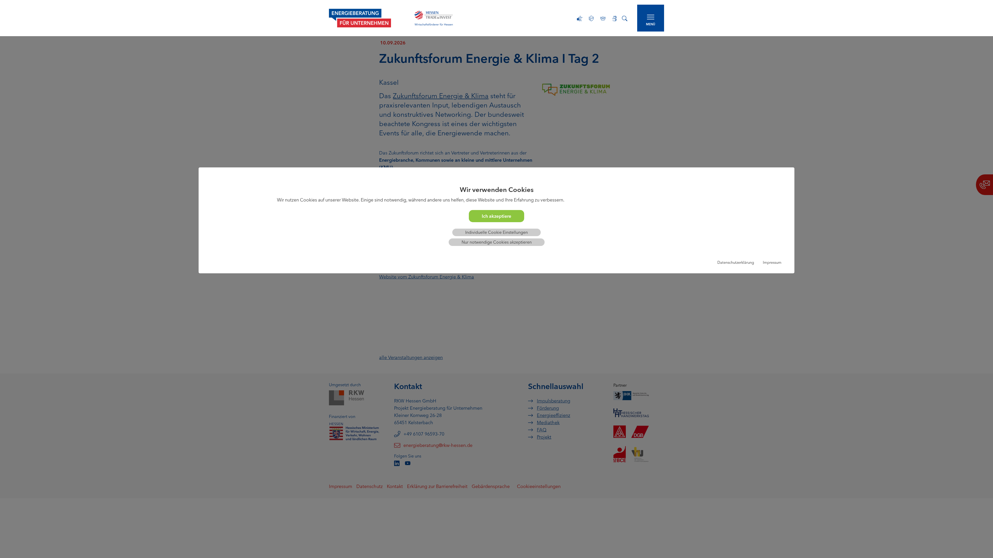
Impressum (772, 262)
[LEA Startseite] (366, 18)
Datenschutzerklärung (735, 262)
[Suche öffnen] (624, 18)
